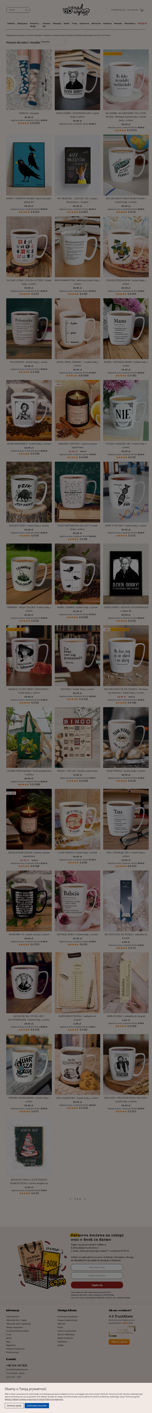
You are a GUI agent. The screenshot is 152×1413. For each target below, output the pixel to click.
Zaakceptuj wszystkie (37, 1405)
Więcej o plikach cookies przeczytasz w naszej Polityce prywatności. (34, 1399)
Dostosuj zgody (14, 1405)
